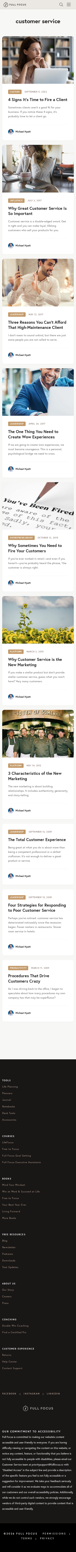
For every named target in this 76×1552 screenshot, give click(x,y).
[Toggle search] (61, 4)
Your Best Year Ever (14, 1204)
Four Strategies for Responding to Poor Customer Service (37, 907)
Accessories (9, 1119)
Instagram (32, 1393)
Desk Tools (8, 1113)
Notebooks (8, 1106)
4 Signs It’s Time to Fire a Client (37, 99)
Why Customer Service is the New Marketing (35, 662)
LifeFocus (8, 1142)
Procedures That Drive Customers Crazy (28, 978)
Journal (6, 1099)
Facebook (9, 1393)
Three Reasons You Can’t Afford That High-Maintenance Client (37, 324)
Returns (6, 1354)
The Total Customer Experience (37, 839)
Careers (7, 1296)
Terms (26, 1538)
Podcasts (7, 1253)
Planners (7, 1093)
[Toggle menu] (68, 4)
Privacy (47, 1538)
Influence (16, 200)
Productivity (18, 968)
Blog (4, 1240)
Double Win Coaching (15, 1325)
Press (5, 1303)
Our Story (8, 1289)
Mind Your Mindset (13, 1184)
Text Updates (10, 1267)
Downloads (8, 1260)
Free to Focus (10, 1148)
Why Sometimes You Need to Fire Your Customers (35, 548)
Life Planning (10, 1086)
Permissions (54, 1533)
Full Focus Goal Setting (16, 1155)
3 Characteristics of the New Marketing (35, 776)
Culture (15, 91)
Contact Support (12, 1368)
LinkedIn (53, 1393)
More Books (9, 1217)
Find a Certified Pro (14, 1332)
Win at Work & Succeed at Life (21, 1191)
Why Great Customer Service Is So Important (37, 211)
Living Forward (11, 1211)
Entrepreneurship (21, 537)
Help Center (9, 1361)
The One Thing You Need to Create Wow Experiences (33, 434)
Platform (16, 651)
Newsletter (9, 1247)
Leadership (17, 314)
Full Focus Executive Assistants (21, 1162)
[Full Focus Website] (38, 1408)
